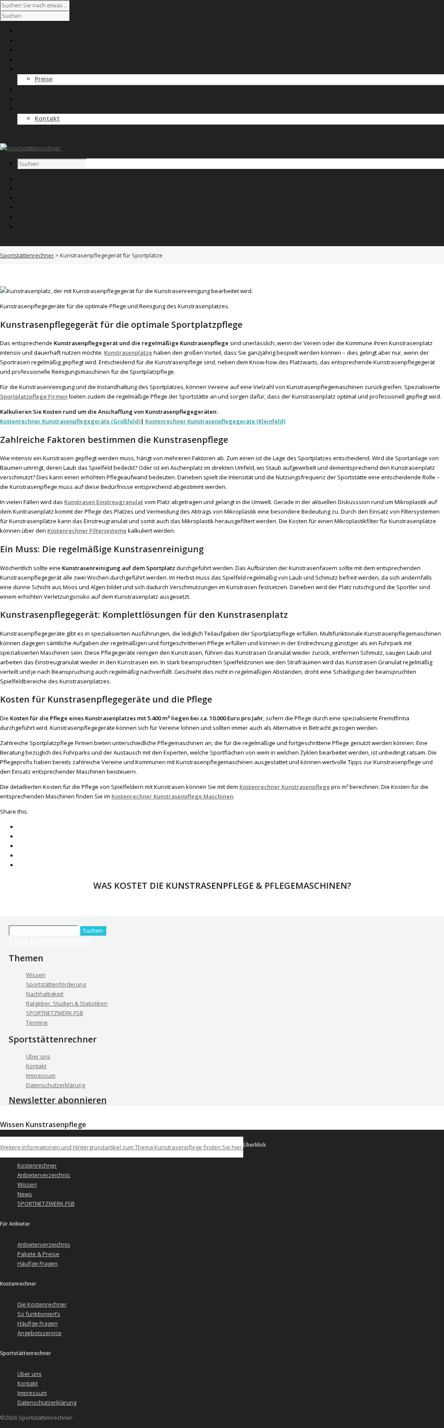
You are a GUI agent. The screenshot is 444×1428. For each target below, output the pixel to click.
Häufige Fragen (37, 1263)
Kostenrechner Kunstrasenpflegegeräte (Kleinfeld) (215, 421)
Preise (43, 79)
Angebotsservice (39, 1333)
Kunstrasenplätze (128, 352)
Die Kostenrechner (42, 1304)
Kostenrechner (39, 189)
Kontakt (47, 118)
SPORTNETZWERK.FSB (50, 227)
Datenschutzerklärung (55, 1085)
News (25, 217)
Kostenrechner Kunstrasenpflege (284, 787)
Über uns (38, 1056)
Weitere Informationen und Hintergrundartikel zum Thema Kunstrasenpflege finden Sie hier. (121, 1147)
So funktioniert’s (38, 1314)
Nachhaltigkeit (44, 994)
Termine (37, 1022)
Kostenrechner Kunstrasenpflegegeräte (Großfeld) (70, 421)
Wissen (27, 198)
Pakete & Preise (38, 1254)
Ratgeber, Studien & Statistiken (67, 1003)
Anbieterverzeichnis (47, 208)
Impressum (41, 1075)
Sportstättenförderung (56, 984)
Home (26, 179)
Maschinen (218, 796)
